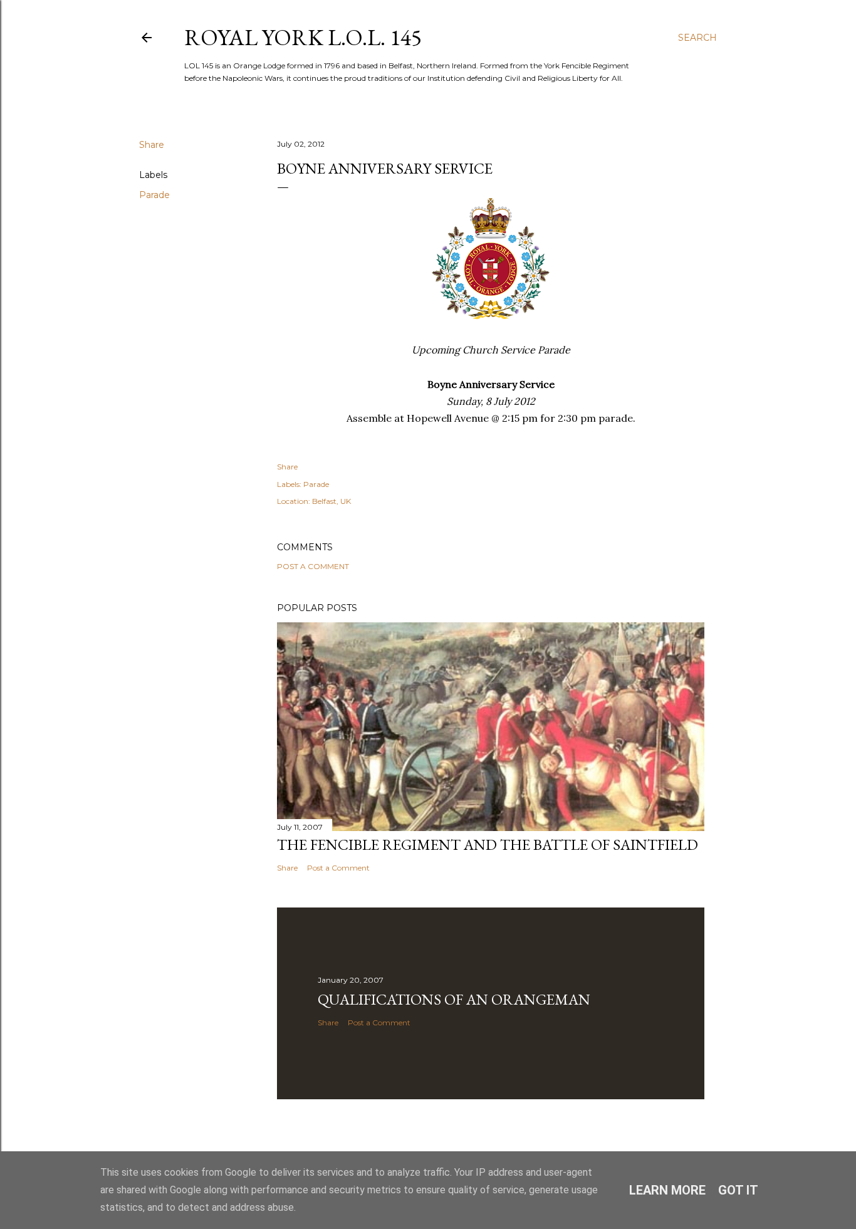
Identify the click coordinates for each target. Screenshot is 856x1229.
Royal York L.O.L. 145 (303, 37)
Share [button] (151, 144)
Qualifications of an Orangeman (454, 999)
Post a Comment (313, 566)
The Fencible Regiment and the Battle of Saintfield (487, 844)
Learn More (667, 1190)
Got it (738, 1190)
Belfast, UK (331, 501)
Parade (154, 195)
